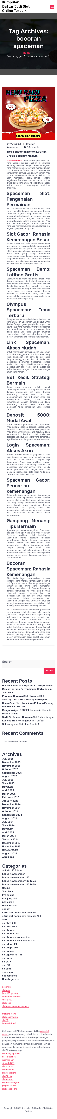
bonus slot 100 (9, 1023)
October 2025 (10, 769)
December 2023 (11, 843)
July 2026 (8, 758)
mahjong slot (9, 898)
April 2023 (8, 857)
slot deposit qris (9, 1089)
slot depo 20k (10, 947)
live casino (8, 895)
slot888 (7, 968)
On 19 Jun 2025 (14, 144)
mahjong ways (9, 1014)
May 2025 (7, 786)
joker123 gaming (10, 993)
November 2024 (11, 808)
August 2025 (9, 776)
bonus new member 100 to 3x (19, 881)
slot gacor (8, 951)
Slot (4, 919)
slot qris (7, 958)
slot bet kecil (9, 926)
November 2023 (11, 846)
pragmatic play (9, 1086)
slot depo (6, 1003)
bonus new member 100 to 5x (19, 884)
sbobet (6, 909)
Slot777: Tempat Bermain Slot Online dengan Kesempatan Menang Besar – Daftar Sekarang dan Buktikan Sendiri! (28, 721)
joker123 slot (8, 1060)
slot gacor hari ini (12, 954)
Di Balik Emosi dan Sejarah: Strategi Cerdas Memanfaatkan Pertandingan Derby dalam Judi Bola (27, 689)
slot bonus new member (16, 937)
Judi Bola (7, 891)
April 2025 (8, 790)
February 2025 (10, 797)
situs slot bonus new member (19, 912)
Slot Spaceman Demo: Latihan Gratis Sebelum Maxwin (26, 153)
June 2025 (8, 783)
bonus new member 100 (15, 877)
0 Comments (32, 147)
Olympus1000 (9, 905)
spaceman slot (14, 160)
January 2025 (10, 800)
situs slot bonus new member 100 (21, 916)
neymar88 (8, 902)
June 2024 (8, 825)
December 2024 (11, 804)
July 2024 (8, 822)
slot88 (6, 965)
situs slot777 (8, 1063)
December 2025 (11, 762)
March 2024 (9, 836)
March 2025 (9, 793)
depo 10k (6, 987)
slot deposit (7, 1079)
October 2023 (10, 850)
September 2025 (12, 772)
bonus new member (13, 874)
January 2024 (10, 839)
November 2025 (11, 765)
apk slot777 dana (12, 870)
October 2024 (10, 811)
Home (26, 52)
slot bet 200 (9, 923)
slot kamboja (8, 1069)
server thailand (9, 1073)
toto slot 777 (8, 1000)
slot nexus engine (10, 1082)
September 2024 (12, 815)
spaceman (14, 147)
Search (7, 661)
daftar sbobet (9, 1057)
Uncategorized (10, 979)
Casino (6, 888)
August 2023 (9, 853)
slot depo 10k (10, 944)
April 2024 (8, 832)
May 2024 (7, 829)
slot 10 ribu (7, 1076)
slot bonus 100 (10, 933)
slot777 (6, 961)
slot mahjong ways (11, 1053)
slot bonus (8, 930)
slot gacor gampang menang (15, 1006)
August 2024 (9, 818)
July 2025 (7, 779)
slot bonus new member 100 (18, 940)
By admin (30, 144)
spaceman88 (9, 975)
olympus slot (8, 1066)
